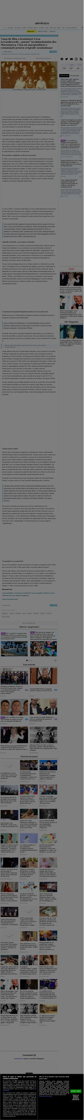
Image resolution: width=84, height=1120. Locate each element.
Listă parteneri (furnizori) (45, 1096)
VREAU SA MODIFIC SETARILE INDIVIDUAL (75, 1097)
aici (14, 1106)
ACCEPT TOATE (76, 1091)
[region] (42, 1097)
